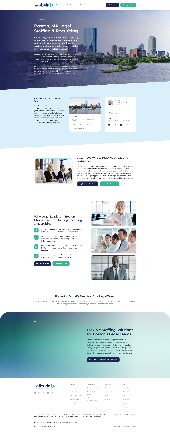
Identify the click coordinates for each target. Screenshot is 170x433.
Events (125, 403)
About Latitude (128, 388)
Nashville (37, 416)
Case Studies (109, 392)
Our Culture (127, 395)
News (107, 395)
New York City (44, 416)
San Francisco (69, 416)
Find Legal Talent (128, 5)
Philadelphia (53, 416)
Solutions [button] (59, 5)
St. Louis (81, 416)
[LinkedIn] (35, 393)
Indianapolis (118, 415)
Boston (83, 415)
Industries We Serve (109, 184)
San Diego (61, 416)
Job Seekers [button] (71, 5)
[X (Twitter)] (44, 393)
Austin (79, 415)
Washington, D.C (97, 416)
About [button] (94, 5)
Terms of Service (119, 426)
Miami (125, 415)
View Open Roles (42, 264)
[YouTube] (48, 393)
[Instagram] (52, 393)
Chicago (95, 415)
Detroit (101, 415)
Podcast (108, 399)
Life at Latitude (92, 388)
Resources (83, 5)
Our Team (126, 392)
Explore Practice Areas (88, 184)
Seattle (76, 416)
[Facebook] (39, 393)
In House (73, 388)
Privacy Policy (131, 426)
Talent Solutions (75, 395)
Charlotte (89, 415)
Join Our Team (112, 5)
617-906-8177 (112, 114)
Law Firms (73, 392)
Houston (111, 415)
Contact (125, 407)
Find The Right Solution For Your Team (103, 359)
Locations (126, 399)
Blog (106, 388)
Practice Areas (75, 399)
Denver (106, 415)
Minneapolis (131, 415)
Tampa (87, 416)
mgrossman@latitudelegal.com (119, 120)
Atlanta (73, 415)
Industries (73, 403)
